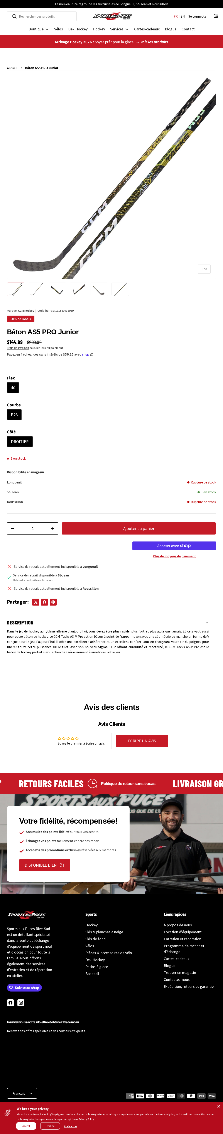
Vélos (58, 28)
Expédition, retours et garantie (189, 986)
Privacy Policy (86, 1119)
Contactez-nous (177, 979)
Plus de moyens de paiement (174, 556)
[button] (216, 16)
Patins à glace (96, 966)
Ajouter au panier (138, 528)
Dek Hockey (78, 28)
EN (183, 16)
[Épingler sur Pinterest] (53, 602)
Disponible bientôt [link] (45, 865)
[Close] (218, 1106)
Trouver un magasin (180, 972)
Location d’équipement (183, 931)
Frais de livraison (18, 348)
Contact (188, 28)
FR (176, 16)
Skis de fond (95, 938)
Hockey (99, 28)
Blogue (170, 28)
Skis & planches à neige (104, 931)
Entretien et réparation (182, 938)
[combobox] (41, 16)
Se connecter (198, 16)
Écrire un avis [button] (142, 740)
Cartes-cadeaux (147, 28)
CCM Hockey (26, 311)
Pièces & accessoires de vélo (108, 952)
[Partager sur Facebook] (44, 602)
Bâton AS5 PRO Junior (41, 68)
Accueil (12, 68)
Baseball (92, 973)
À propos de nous (178, 924)
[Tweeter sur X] (35, 602)
